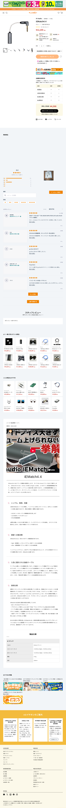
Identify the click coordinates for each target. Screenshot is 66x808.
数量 (37, 45)
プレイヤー (5, 759)
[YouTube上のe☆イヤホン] (4, 794)
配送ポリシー (36, 786)
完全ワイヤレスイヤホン (8, 751)
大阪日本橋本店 (41, 93)
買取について (36, 751)
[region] (49, 175)
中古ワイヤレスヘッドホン (8, 764)
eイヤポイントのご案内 (8, 780)
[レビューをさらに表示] (33, 294)
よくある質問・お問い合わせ (39, 773)
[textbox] (19, 195)
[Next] (31, 32)
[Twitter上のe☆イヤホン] (7, 794)
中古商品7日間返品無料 (38, 759)
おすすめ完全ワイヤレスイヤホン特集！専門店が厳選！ (33, 680)
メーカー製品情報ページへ (13, 423)
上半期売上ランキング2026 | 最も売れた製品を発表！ (12, 693)
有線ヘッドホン (6, 757)
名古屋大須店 (40, 96)
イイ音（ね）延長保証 (37, 757)
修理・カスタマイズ (37, 753)
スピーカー (5, 762)
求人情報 (5, 773)
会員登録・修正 (6, 782)
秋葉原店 (39, 89)
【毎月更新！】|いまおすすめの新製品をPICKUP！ (12, 680)
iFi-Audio (39, 18)
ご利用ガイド (54, 739)
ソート (45, 209)
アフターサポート (37, 755)
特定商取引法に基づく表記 (38, 782)
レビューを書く (57, 192)
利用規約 (35, 780)
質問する (31, 302)
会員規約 (35, 776)
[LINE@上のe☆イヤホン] (10, 794)
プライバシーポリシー (37, 778)
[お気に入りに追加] (61, 57)
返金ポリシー (36, 784)
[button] (42, 27)
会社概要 (5, 771)
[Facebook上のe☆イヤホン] (13, 794)
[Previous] (4, 32)
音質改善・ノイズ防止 (48, 18)
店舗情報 (5, 776)
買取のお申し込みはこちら (49, 111)
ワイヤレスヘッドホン (7, 755)
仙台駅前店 (40, 100)
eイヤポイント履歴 (7, 778)
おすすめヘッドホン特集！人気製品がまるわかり (53, 680)
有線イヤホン (6, 753)
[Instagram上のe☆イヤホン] (17, 794)
